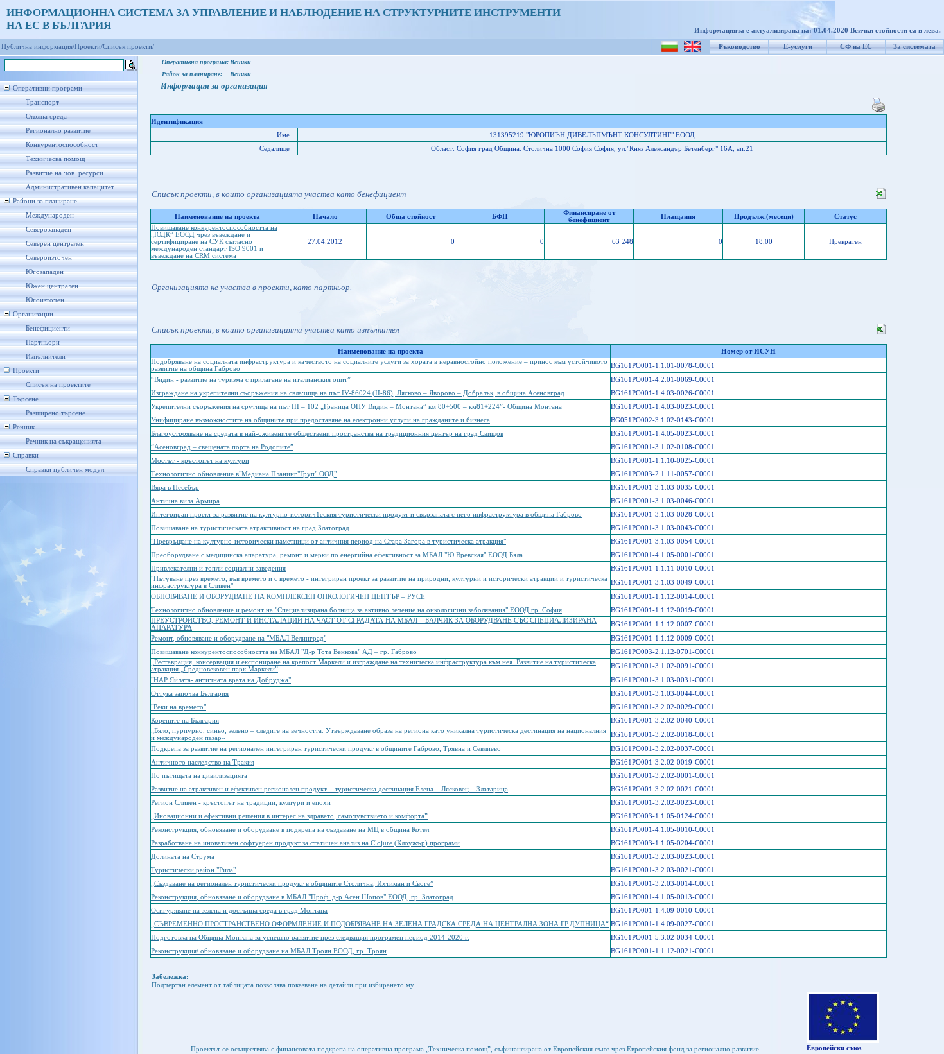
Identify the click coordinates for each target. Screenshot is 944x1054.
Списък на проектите (58, 384)
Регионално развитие (58, 130)
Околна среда (46, 116)
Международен (50, 215)
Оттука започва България (190, 693)
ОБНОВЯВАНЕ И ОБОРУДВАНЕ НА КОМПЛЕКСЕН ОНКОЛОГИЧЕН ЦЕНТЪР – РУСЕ (288, 596)
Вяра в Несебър (175, 487)
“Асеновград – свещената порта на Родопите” (222, 447)
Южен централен (52, 285)
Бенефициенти (48, 328)
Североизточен (49, 257)
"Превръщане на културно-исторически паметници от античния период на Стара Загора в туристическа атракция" (328, 541)
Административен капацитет (70, 187)
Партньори (43, 342)
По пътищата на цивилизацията (199, 775)
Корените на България (185, 720)
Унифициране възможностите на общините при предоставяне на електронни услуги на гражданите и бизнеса (320, 420)
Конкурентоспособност (62, 144)
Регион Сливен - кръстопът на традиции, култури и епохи (241, 802)
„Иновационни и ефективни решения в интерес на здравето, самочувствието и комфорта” (289, 816)
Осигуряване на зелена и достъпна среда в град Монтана (239, 910)
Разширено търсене (55, 413)
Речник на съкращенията (63, 441)
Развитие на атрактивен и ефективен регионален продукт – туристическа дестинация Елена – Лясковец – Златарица (329, 789)
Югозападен (45, 271)
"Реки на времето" (178, 707)
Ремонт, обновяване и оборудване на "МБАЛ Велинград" (238, 638)
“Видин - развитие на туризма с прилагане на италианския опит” (251, 379)
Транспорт (42, 102)
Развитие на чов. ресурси (64, 173)
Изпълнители (46, 356)
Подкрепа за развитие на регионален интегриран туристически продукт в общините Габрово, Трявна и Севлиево (326, 748)
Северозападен (48, 229)
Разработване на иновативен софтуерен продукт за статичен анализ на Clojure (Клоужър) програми (305, 843)
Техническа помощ (55, 158)
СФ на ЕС (856, 46)
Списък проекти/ (128, 46)
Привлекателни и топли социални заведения (218, 568)
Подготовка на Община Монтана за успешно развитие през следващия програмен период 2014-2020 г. (310, 937)
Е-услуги (797, 46)
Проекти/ (88, 46)
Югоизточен (45, 300)
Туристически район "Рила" (193, 870)
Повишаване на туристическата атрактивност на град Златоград (250, 527)
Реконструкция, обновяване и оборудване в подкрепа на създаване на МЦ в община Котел (290, 829)
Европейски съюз (834, 1047)
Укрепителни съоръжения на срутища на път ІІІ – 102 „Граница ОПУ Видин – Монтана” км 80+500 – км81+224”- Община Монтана (356, 406)
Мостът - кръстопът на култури (200, 460)
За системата (914, 46)
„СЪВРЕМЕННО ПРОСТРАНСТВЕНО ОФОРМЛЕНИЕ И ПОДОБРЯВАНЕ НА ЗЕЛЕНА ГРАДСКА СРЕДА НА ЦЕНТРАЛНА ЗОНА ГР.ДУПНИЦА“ (380, 924)
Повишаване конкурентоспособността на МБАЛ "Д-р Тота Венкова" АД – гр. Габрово (284, 651)
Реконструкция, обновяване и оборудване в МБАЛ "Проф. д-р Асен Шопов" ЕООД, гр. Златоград (302, 897)
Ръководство (739, 46)
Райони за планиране (45, 201)
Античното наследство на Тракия (202, 762)
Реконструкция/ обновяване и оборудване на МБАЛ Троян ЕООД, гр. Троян (269, 951)
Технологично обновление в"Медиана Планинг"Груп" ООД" (244, 474)
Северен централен (55, 243)
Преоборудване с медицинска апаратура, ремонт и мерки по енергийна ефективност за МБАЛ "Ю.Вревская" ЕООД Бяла (337, 554)
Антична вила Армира (185, 501)
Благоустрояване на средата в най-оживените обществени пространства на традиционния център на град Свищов (327, 433)
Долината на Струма (182, 856)
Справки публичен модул (65, 469)
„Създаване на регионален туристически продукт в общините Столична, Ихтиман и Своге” (292, 883)
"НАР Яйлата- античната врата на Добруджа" (221, 680)
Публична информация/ (37, 46)
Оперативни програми (47, 88)
